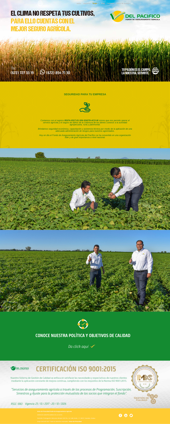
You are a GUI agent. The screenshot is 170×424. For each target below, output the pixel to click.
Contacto (110, 3)
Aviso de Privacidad (75, 421)
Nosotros (86, 3)
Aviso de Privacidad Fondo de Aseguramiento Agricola (54, 411)
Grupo (94, 3)
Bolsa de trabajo (122, 3)
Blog (103, 3)
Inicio (78, 3)
